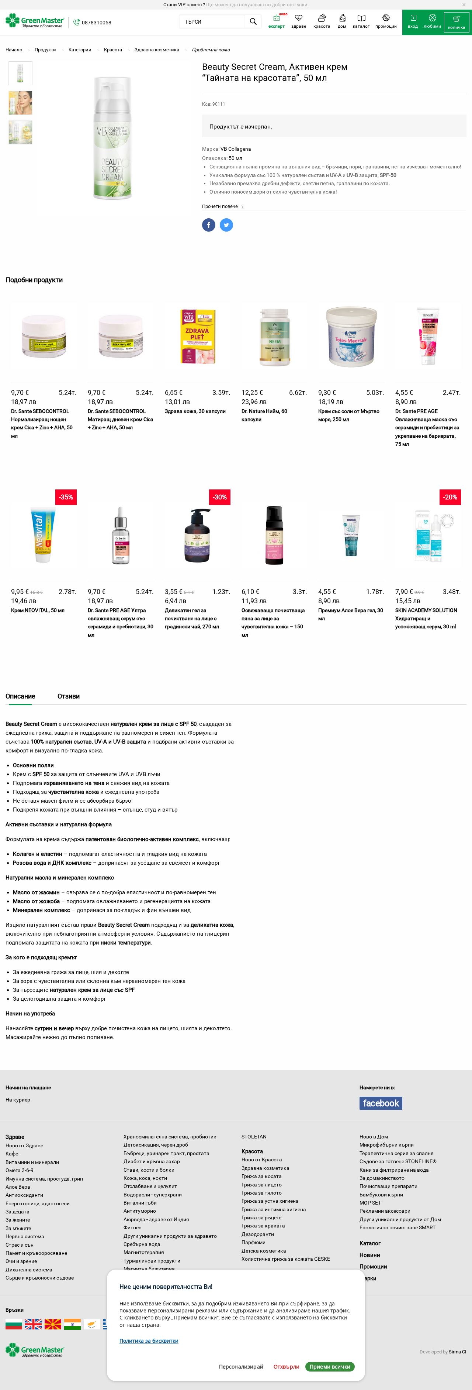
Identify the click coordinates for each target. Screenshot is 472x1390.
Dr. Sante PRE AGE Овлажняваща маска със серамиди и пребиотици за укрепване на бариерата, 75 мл (427, 427)
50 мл (235, 158)
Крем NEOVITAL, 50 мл (38, 610)
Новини (370, 1255)
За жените (18, 1220)
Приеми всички (330, 1366)
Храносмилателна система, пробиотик (170, 1137)
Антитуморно (140, 1211)
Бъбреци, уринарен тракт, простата (166, 1153)
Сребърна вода (142, 1244)
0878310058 (96, 22)
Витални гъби (140, 1203)
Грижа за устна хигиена (270, 1201)
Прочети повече (220, 206)
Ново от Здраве (24, 1145)
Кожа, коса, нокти (145, 1178)
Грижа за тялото (262, 1193)
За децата (18, 1212)
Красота (252, 1151)
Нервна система (25, 1236)
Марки (368, 1278)
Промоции (373, 1266)
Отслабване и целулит (150, 1186)
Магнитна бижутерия (149, 1269)
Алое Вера (18, 1187)
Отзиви (69, 696)
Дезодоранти (258, 1234)
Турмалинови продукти (152, 1261)
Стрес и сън (20, 1245)
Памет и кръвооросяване (36, 1253)
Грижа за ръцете (261, 1217)
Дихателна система (29, 1270)
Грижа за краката (263, 1226)
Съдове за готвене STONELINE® (398, 1161)
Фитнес (132, 1227)
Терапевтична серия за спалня (397, 1153)
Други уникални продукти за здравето (170, 1236)
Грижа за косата (262, 1176)
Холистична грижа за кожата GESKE (286, 1259)
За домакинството (382, 1178)
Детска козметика (264, 1251)
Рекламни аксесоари (385, 1211)
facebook (381, 1103)
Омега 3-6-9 (20, 1170)
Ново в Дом (374, 1137)
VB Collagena (236, 149)
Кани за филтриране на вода (394, 1170)
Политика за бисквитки (148, 1340)
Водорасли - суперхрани (153, 1195)
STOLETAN (254, 1137)
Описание (20, 696)
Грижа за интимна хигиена (274, 1209)
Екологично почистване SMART (397, 1227)
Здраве (15, 1137)
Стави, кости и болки (149, 1170)
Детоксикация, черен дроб (156, 1145)
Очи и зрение (21, 1261)
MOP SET (370, 1203)
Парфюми (254, 1242)
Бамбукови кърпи (381, 1195)
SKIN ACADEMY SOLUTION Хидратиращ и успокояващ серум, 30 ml (426, 618)
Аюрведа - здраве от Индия (156, 1219)
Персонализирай (241, 1366)
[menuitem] (456, 22)
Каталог (370, 1243)
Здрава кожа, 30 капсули (195, 411)
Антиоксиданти (24, 1195)
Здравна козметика (265, 1168)
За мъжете (18, 1228)
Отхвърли (286, 1366)
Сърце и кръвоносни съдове (40, 1278)
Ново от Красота (262, 1159)
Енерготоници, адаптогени (38, 1203)
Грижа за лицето (262, 1185)
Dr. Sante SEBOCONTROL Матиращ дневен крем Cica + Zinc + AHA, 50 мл (120, 419)
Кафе (12, 1154)
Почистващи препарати (388, 1186)
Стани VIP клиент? (184, 4)
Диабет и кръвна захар (152, 1161)
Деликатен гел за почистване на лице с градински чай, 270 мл (192, 618)
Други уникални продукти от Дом (400, 1219)
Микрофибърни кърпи (387, 1145)
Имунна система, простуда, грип (44, 1179)
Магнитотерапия (144, 1252)
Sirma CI (457, 1352)
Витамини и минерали (32, 1162)
